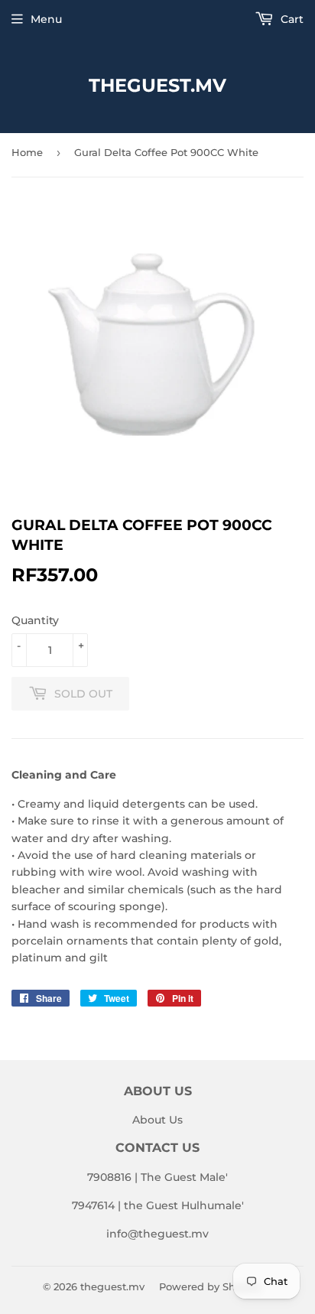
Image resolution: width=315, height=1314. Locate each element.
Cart (291, 19)
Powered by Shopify (210, 1286)
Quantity (35, 620)
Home (27, 152)
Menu (46, 19)
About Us (157, 1120)
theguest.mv (157, 85)
